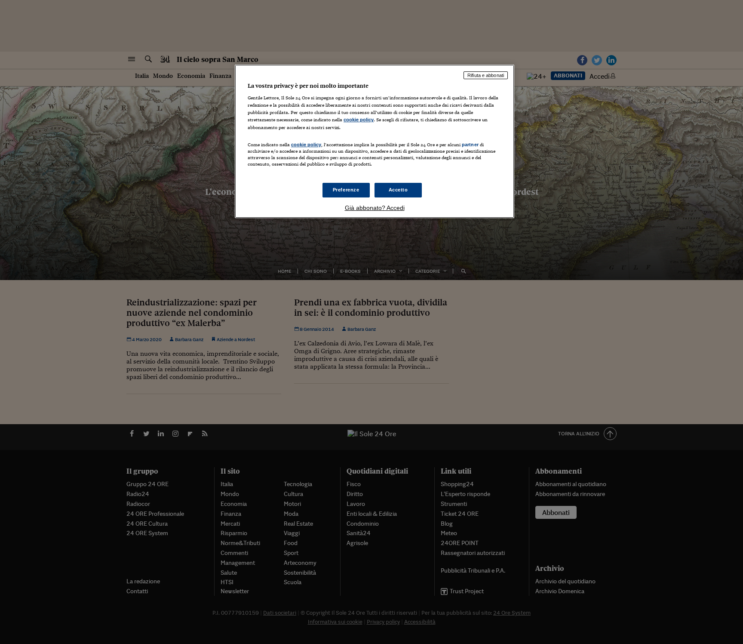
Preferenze (346, 189)
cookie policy (359, 119)
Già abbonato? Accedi (375, 207)
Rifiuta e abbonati (485, 75)
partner (470, 144)
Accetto (398, 189)
